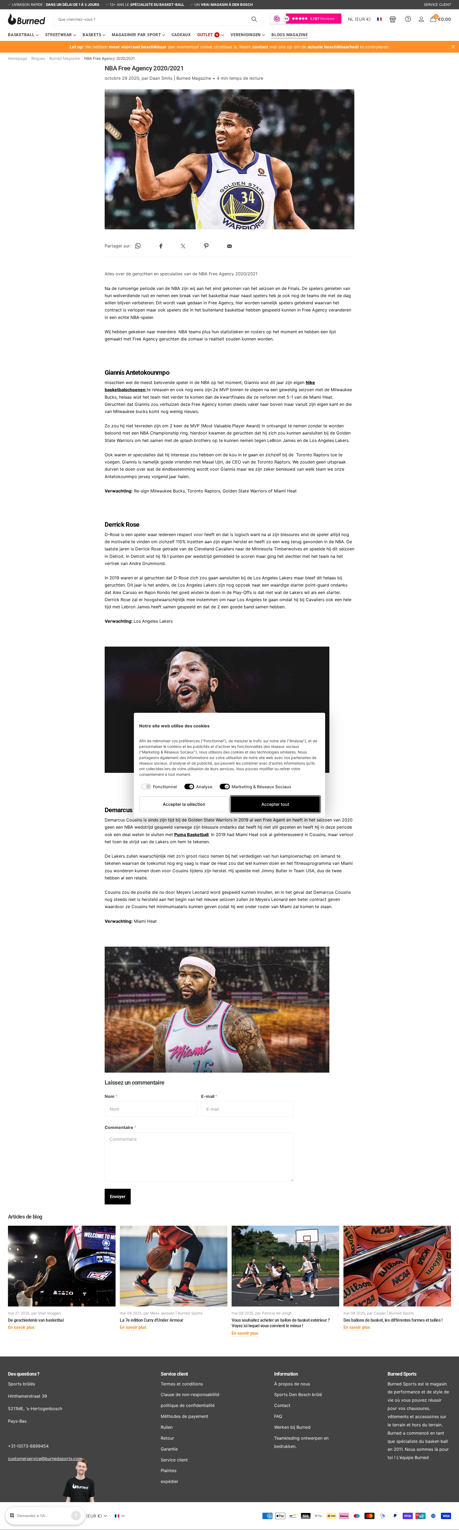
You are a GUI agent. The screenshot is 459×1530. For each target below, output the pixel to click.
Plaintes (168, 1470)
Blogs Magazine (289, 34)
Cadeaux (181, 34)
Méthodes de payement (184, 1416)
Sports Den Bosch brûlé (298, 1394)
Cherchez (254, 19)
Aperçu (309, 725)
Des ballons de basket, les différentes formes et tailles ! (392, 1320)
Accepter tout (275, 804)
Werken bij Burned (292, 1427)
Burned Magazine (64, 58)
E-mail (209, 1096)
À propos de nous (292, 1383)
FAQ (278, 1416)
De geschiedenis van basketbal (35, 1320)
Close (453, 47)
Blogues (38, 58)
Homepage (17, 58)
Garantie (169, 1449)
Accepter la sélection (184, 804)
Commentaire (120, 1127)
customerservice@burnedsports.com (45, 1458)
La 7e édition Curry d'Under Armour (151, 1320)
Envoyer (117, 1196)
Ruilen (167, 1427)
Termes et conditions (182, 1383)
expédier (169, 1481)
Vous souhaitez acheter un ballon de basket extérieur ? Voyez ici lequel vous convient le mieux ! (281, 1323)
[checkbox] (159, 786)
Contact (282, 1405)
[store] (392, 19)
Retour (167, 1438)
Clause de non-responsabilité (190, 1394)
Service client (174, 1374)
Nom (111, 1096)
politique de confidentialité (188, 1405)
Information (286, 1374)
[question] (408, 19)
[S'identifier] (421, 19)
